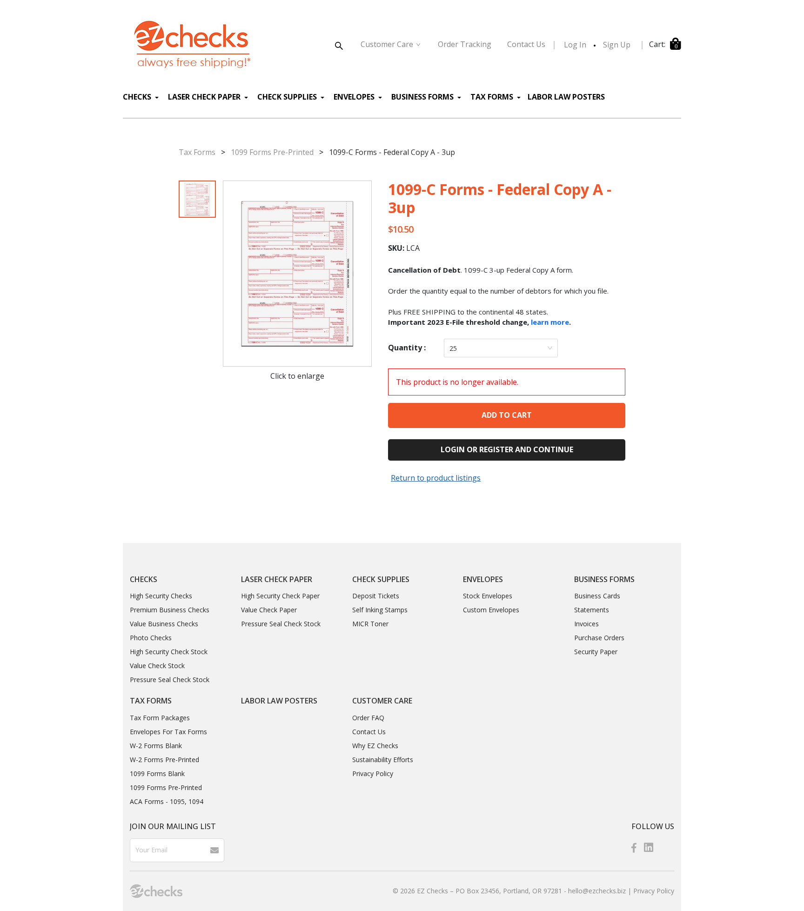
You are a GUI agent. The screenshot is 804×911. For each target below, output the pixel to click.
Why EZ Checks (375, 745)
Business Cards (597, 595)
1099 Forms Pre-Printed (272, 152)
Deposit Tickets (375, 595)
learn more (550, 322)
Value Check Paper (269, 609)
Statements (591, 609)
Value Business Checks (164, 623)
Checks (138, 97)
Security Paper (595, 651)
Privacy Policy (372, 773)
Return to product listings (436, 478)
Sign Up (616, 45)
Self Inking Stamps (380, 609)
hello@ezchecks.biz (597, 890)
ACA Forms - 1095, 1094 (166, 801)
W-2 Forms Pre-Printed (164, 759)
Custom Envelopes (491, 609)
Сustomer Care (387, 44)
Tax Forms (492, 97)
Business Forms (423, 97)
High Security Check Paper (280, 595)
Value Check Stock (157, 665)
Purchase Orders (599, 637)
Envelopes (355, 97)
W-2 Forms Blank (156, 745)
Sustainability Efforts (382, 759)
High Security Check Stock (169, 651)
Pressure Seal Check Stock (169, 679)
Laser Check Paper (205, 97)
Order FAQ (368, 717)
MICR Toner (370, 623)
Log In (575, 45)
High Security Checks (161, 595)
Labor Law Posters (566, 97)
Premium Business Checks (169, 609)
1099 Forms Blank (157, 773)
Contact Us (369, 731)
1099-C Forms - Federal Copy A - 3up (392, 152)
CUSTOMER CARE (382, 701)
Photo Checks (151, 637)
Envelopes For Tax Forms (168, 731)
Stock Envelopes (487, 595)
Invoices (586, 623)
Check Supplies (288, 97)
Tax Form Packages (160, 717)
